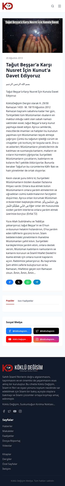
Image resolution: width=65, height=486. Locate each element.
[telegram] (37, 282)
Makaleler (8, 431)
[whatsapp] (27, 282)
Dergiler (7, 459)
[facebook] (9, 282)
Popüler (10, 300)
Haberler (7, 426)
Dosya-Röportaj (11, 440)
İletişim (6, 468)
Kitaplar (6, 454)
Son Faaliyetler (25, 300)
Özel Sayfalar (9, 464)
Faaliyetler (8, 436)
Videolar (7, 445)
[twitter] (18, 282)
